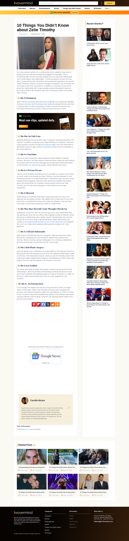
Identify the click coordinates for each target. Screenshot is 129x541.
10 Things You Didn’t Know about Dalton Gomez (34, 492)
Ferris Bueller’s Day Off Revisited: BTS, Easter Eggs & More (98, 217)
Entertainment (44, 8)
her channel (33, 165)
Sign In (109, 3)
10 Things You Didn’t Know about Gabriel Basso (96, 492)
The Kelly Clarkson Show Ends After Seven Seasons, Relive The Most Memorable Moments (97, 282)
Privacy (71, 516)
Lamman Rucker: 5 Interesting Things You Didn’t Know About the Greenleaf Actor (98, 108)
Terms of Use (73, 521)
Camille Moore (23, 34)
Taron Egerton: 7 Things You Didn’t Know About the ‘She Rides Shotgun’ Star (98, 131)
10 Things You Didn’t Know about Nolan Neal (64, 492)
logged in (26, 429)
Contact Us (72, 527)
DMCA (71, 519)
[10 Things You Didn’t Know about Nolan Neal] (63, 481)
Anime (56, 8)
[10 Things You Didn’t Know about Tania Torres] (63, 457)
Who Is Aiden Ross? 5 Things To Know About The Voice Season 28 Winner (98, 304)
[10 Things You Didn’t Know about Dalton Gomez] (32, 481)
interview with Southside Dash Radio (38, 104)
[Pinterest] (34, 304)
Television (22, 8)
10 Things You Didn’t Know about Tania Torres (65, 467)
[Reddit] (53, 304)
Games (87, 8)
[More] (57, 304)
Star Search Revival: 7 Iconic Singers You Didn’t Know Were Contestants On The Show (97, 173)
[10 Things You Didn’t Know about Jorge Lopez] (93, 457)
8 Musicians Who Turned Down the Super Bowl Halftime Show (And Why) (98, 238)
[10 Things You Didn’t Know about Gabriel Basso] (93, 481)
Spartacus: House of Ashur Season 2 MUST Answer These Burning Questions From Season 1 (98, 260)
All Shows (97, 8)
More (107, 8)
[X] (48, 304)
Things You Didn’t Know (72, 8)
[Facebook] (43, 304)
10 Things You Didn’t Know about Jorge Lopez (95, 467)
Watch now (75, 12)
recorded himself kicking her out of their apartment (44, 222)
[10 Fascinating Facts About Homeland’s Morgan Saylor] (32, 457)
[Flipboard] (38, 304)
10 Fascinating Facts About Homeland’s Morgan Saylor (36, 467)
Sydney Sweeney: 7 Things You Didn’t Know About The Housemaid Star (98, 195)
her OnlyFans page (48, 144)
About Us (72, 524)
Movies (32, 8)
